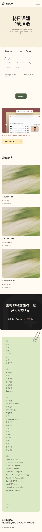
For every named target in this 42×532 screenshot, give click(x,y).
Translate (21, 96)
